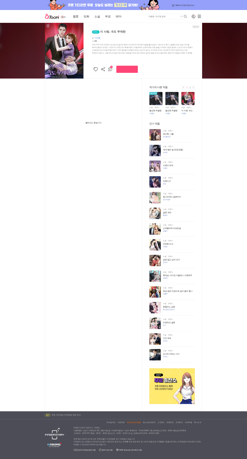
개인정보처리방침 (134, 422)
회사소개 (197, 422)
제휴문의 (170, 422)
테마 (118, 16)
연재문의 (179, 422)
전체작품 (188, 422)
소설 (97, 16)
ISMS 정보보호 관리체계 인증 (130, 450)
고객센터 (161, 422)
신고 (196, 26)
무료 (108, 16)
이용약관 (121, 422)
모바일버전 (110, 422)
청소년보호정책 (149, 422)
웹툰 (75, 16)
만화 (86, 16)
